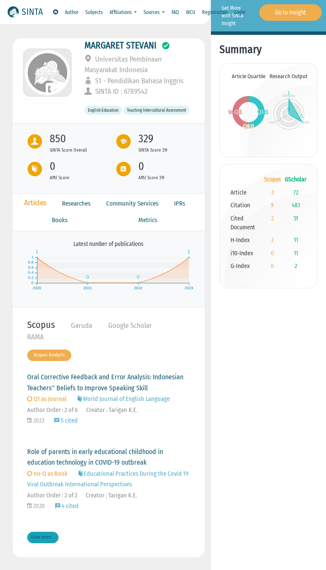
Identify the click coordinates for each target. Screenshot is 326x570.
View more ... (43, 537)
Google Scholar (130, 325)
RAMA (35, 337)
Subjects (94, 12)
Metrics (147, 220)
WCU (190, 12)
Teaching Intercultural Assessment (156, 110)
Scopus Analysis (49, 355)
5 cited (68, 420)
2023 (38, 420)
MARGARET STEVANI (120, 45)
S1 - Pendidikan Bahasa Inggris (138, 80)
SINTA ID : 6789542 (120, 91)
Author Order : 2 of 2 (52, 495)
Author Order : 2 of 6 (52, 410)
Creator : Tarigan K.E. (112, 410)
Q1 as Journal (49, 399)
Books (59, 220)
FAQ (175, 12)
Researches (76, 203)
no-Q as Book (49, 473)
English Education (103, 110)
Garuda (81, 325)
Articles (35, 202)
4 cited (69, 506)
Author (72, 12)
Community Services (132, 203)
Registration (215, 12)
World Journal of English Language (126, 399)
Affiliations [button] (121, 12)
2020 (38, 506)
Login (239, 12)
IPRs (179, 203)
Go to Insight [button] (290, 12)
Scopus (41, 324)
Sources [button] (152, 12)
